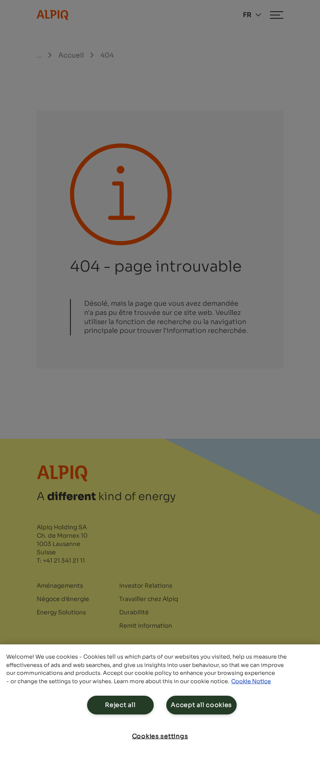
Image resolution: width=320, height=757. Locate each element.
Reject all (120, 705)
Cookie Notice (251, 681)
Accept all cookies (201, 705)
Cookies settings (160, 736)
